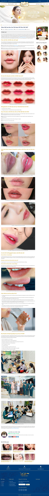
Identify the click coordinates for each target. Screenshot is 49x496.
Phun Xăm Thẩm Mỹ (8, 25)
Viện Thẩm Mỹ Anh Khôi (15, 428)
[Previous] (37, 33)
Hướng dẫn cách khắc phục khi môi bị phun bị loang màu (17, 451)
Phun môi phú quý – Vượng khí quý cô (18, 461)
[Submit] (47, 1)
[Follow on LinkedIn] (18, 436)
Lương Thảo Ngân (10, 29)
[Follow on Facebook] (9, 436)
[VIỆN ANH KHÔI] (24, 4)
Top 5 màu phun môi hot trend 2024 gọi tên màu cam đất (5, 451)
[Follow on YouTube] (15, 436)
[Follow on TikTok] (12, 436)
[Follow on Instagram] (10, 436)
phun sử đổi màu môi (22, 37)
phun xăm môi (16, 45)
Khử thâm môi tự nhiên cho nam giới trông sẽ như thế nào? (6, 461)
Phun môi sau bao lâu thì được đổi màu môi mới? (22, 25)
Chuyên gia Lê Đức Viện (22, 29)
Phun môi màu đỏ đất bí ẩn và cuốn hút (29, 451)
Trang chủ (3, 25)
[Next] (47, 33)
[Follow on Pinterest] (13, 436)
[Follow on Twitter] (16, 436)
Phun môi (13, 25)
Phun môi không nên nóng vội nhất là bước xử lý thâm (29, 461)
